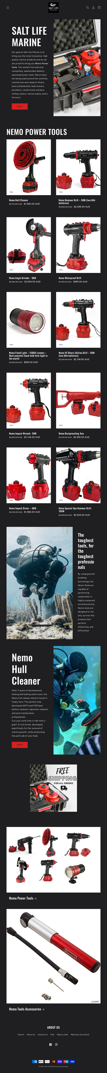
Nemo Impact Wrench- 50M (22, 433)
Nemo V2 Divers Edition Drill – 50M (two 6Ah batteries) (77, 354)
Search (21, 1035)
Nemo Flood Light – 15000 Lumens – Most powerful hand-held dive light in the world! (28, 355)
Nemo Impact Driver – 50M (22, 508)
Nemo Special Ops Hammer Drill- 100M (75, 510)
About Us (31, 1035)
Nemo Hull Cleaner (18, 200)
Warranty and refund (80, 1035)
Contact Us (43, 1035)
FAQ (52, 1035)
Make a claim (62, 1035)
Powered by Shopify (61, 1066)
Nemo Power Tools (21, 898)
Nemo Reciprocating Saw (71, 433)
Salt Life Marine (49, 1066)
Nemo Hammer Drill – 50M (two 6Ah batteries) (77, 201)
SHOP (20, 106)
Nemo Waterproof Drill (70, 277)
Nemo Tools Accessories (25, 1009)
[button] (8, 7)
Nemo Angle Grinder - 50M (22, 277)
